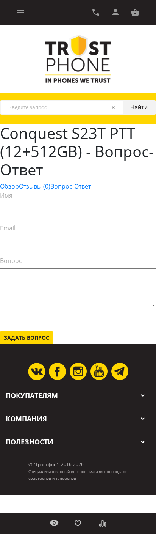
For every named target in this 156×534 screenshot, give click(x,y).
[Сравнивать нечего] (102, 522)
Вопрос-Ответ (70, 186)
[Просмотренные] (53, 522)
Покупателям (32, 396)
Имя (6, 195)
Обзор (9, 186)
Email (8, 228)
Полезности (29, 442)
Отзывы (34, 186)
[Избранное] (78, 522)
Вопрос (11, 261)
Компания (26, 419)
